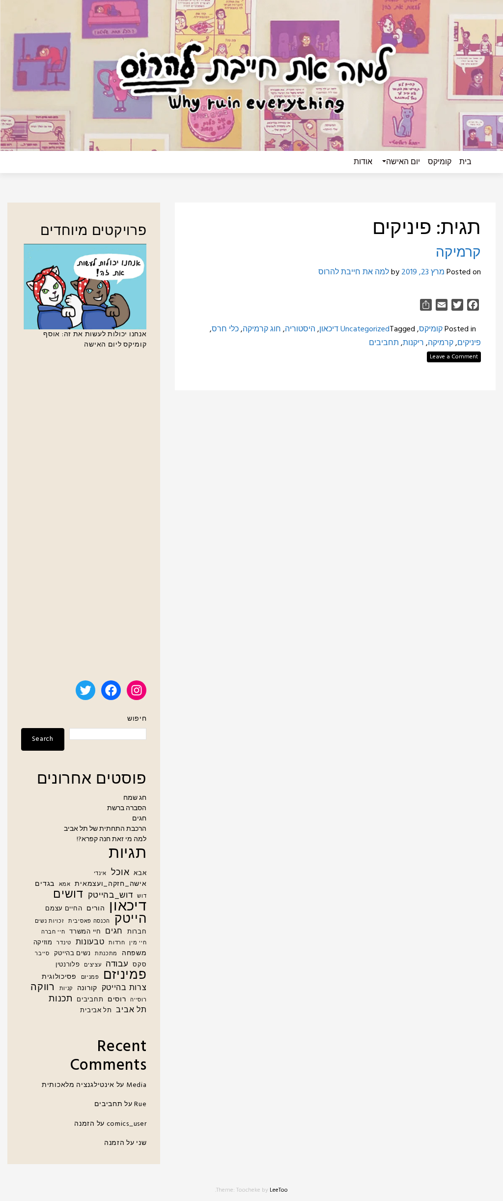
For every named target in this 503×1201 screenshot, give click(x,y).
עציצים (92, 965)
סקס (139, 965)
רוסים (117, 1000)
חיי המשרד (85, 932)
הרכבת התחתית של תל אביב (105, 829)
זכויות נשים (49, 921)
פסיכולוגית (59, 977)
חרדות (117, 943)
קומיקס (439, 162)
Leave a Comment (454, 357)
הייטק (130, 919)
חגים (139, 818)
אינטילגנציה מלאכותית (78, 1085)
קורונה (87, 988)
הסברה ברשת (126, 808)
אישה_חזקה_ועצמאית (110, 884)
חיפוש (136, 719)
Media (136, 1085)
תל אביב (131, 1010)
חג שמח (134, 798)
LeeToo (279, 1190)
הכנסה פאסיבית (89, 921)
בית (465, 162)
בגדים (45, 884)
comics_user (127, 1124)
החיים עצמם (63, 909)
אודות (363, 162)
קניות (66, 989)
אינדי (100, 874)
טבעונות (90, 942)
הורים (95, 909)
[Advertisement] (83, 519)
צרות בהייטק (124, 988)
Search (43, 739)
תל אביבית (96, 1011)
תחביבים (384, 343)
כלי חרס (225, 329)
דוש (141, 896)
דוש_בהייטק (110, 895)
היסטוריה (300, 329)
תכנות (61, 999)
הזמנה (84, 1124)
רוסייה (138, 1000)
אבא (140, 874)
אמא (65, 884)
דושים (68, 895)
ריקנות (413, 343)
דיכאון (328, 329)
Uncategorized (365, 329)
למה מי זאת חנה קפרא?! (111, 839)
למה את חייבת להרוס (353, 272)
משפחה (134, 953)
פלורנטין (68, 965)
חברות (137, 932)
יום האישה (403, 162)
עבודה (117, 964)
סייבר (42, 954)
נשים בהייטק (72, 954)
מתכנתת (106, 954)
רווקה (42, 988)
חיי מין (137, 943)
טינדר (63, 943)
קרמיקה (458, 253)
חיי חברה (53, 932)
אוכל (120, 873)
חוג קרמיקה (262, 329)
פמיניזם (124, 975)
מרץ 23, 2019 (423, 272)
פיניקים (469, 343)
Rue (140, 1104)
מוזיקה (43, 943)
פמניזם (90, 977)
